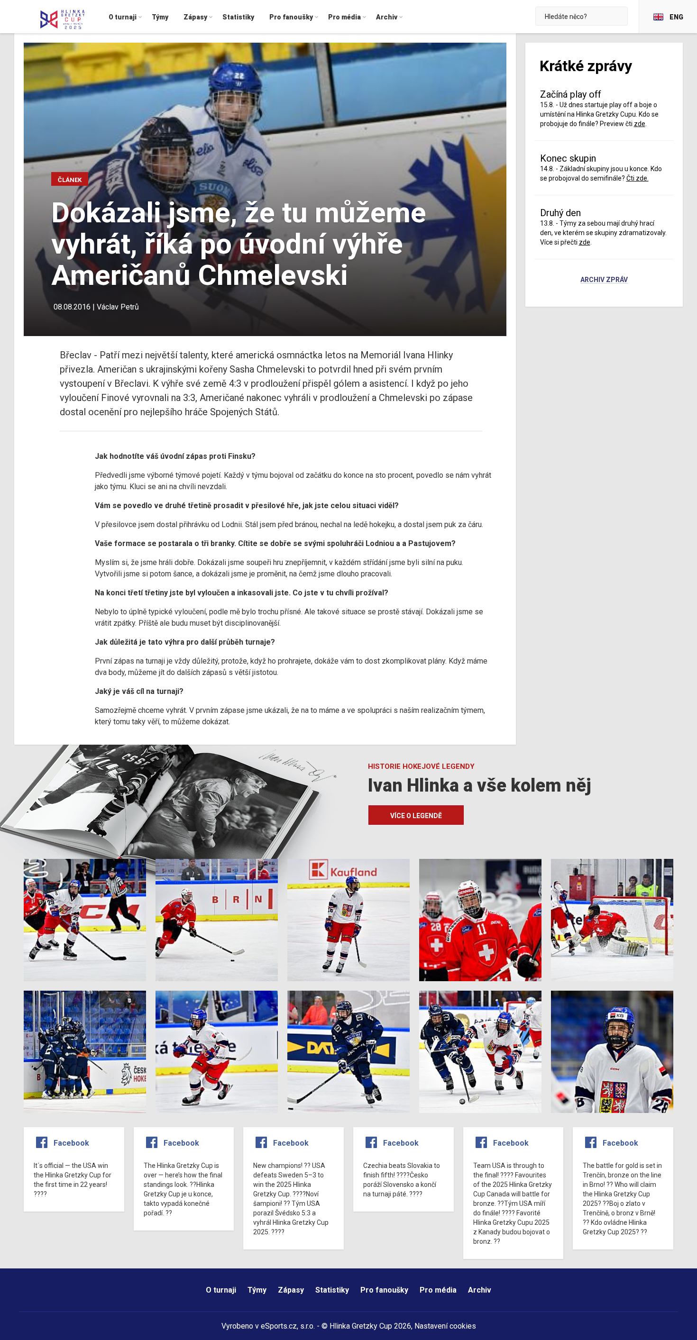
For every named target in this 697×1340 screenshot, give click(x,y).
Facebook (71, 1143)
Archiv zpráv (604, 280)
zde (584, 242)
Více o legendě (416, 816)
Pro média (438, 1289)
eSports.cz (279, 1326)
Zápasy (291, 1289)
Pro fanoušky (384, 1289)
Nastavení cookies (445, 1326)
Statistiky (332, 1289)
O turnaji (221, 1289)
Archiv (479, 1289)
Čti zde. (637, 178)
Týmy (257, 1289)
